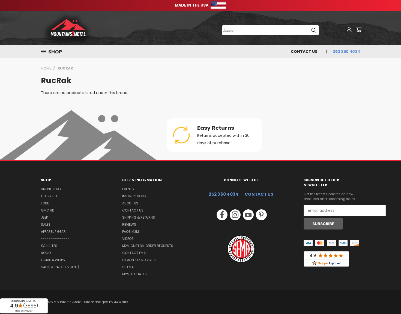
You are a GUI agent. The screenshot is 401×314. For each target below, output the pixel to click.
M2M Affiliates (134, 274)
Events (128, 189)
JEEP (44, 217)
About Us (130, 203)
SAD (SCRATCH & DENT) (60, 267)
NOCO (46, 252)
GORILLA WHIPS (53, 260)
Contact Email (135, 252)
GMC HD (47, 210)
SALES (45, 224)
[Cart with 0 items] (358, 29)
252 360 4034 (223, 194)
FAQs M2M (130, 231)
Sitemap (128, 267)
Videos (128, 238)
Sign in (128, 260)
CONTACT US (259, 194)
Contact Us (304, 51)
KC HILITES (49, 245)
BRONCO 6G (51, 189)
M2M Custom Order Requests (147, 245)
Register (149, 260)
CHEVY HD (49, 196)
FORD (45, 203)
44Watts (121, 302)
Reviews (129, 224)
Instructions (134, 196)
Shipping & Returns (138, 217)
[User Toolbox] (349, 29)
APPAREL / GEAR (53, 231)
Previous (386, 297)
